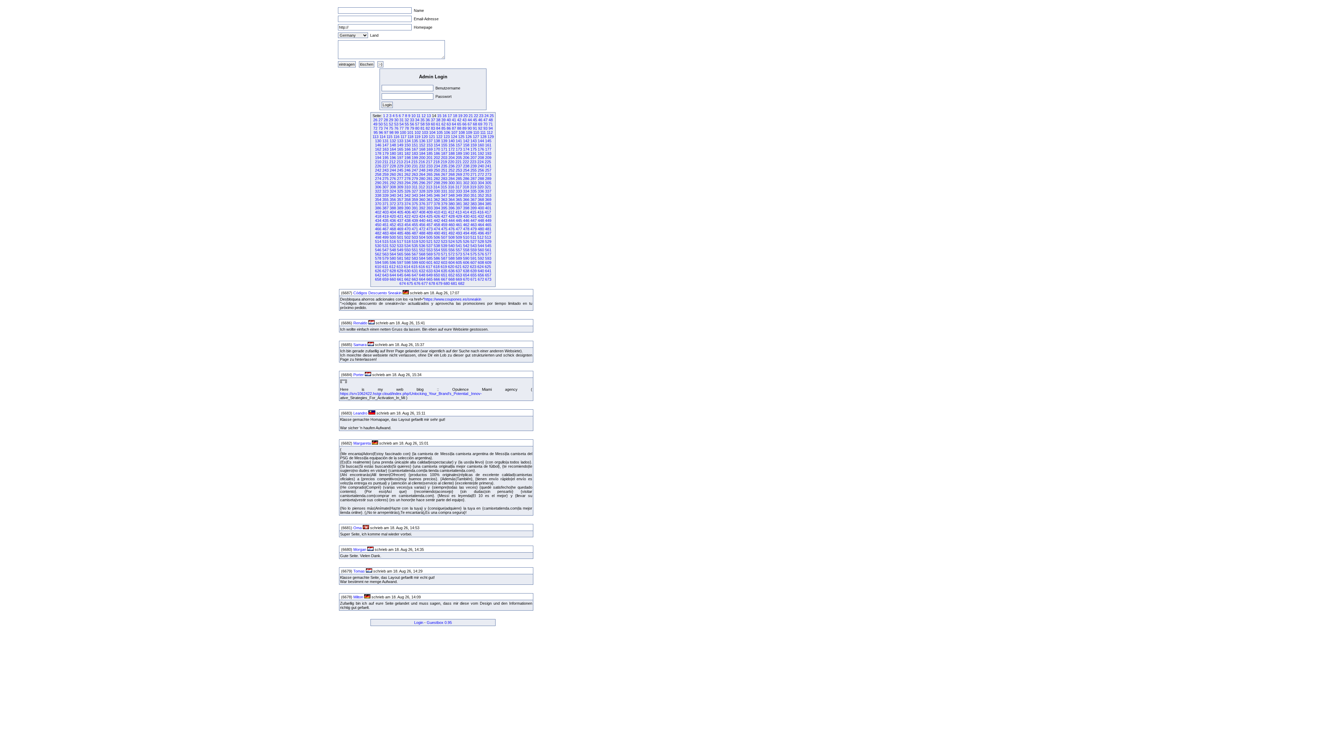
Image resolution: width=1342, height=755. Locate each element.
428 (451, 216)
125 (461, 137)
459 (444, 225)
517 (400, 241)
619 (444, 267)
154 (437, 145)
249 (429, 170)
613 (400, 267)
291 (385, 183)
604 (451, 262)
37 (433, 120)
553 (429, 250)
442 (437, 220)
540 (451, 246)
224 (480, 162)
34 (417, 120)
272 (481, 174)
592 (481, 258)
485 (400, 233)
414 (466, 212)
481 (488, 229)
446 (466, 220)
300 (451, 183)
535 (415, 246)
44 (470, 120)
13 (429, 116)
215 (414, 162)
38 (438, 120)
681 (454, 283)
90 (470, 128)
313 (429, 187)
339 (385, 195)
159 (473, 145)
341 (400, 195)
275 (385, 179)
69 (480, 124)
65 (459, 124)
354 (378, 199)
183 (415, 153)
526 (466, 241)
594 (378, 262)
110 (476, 132)
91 (475, 128)
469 (400, 229)
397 (459, 208)
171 (444, 149)
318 (466, 187)
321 (488, 187)
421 (400, 216)
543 (473, 246)
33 (412, 120)
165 (400, 149)
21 (471, 116)
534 (407, 246)
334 (466, 191)
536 (422, 246)
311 (415, 187)
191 (473, 153)
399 (473, 208)
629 (400, 271)
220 (451, 162)
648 (422, 275)
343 (415, 195)
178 (378, 153)
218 (436, 162)
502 (407, 237)
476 (451, 229)
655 (473, 275)
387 (385, 208)
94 (491, 128)
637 (459, 271)
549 (400, 250)
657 (488, 275)
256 (481, 170)
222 (466, 162)
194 (378, 158)
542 (466, 246)
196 (393, 158)
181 (400, 153)
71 (491, 124)
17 (450, 116)
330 (437, 191)
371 (385, 204)
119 (417, 137)
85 (443, 128)
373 (400, 204)
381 (459, 204)
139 (444, 141)
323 (385, 191)
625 (488, 267)
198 (407, 158)
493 (459, 233)
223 (473, 162)
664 (422, 279)
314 (436, 187)
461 (459, 225)
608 (481, 262)
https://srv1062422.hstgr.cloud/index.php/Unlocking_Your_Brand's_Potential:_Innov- (411, 393)
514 (378, 241)
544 (481, 246)
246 (407, 170)
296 (422, 183)
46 (480, 120)
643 (385, 275)
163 (385, 149)
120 (424, 137)
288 (481, 179)
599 (415, 262)
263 (415, 174)
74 (386, 128)
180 (393, 153)
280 (422, 179)
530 (378, 246)
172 (451, 149)
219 (444, 162)
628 (393, 271)
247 (415, 170)
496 (481, 233)
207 (473, 158)
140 (451, 141)
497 (488, 233)
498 (378, 237)
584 (422, 258)
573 (459, 254)
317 (458, 187)
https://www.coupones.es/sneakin (452, 299)
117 (403, 137)
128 (483, 137)
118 (410, 137)
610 (378, 267)
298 (437, 183)
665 (429, 279)
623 (473, 267)
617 (429, 267)
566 (407, 254)
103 (425, 132)
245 (400, 170)
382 (466, 204)
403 (385, 212)
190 (466, 153)
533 (400, 246)
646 (407, 275)
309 (400, 187)
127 (476, 137)
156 (451, 145)
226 (378, 166)
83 (433, 128)
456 (422, 225)
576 (481, 254)
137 (429, 141)
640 (481, 271)
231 (415, 166)
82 (428, 128)
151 (415, 145)
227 (385, 166)
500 (393, 237)
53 (396, 124)
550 (407, 250)
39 (443, 120)
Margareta (362, 443)
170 (437, 149)
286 (466, 179)
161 (488, 145)
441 (429, 220)
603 (444, 262)
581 (400, 258)
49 (375, 124)
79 (412, 128)
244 (393, 170)
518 (407, 241)
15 (439, 116)
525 (459, 241)
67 (470, 124)
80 (417, 128)
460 (451, 225)
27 (380, 120)
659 (385, 279)
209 (488, 158)
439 (415, 220)
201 (429, 158)
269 (459, 174)
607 (473, 262)
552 (422, 250)
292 (393, 183)
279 (415, 179)
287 (473, 179)
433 (488, 216)
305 (488, 183)
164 (393, 149)
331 (444, 191)
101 (410, 132)
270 (466, 174)
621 (458, 267)
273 (488, 174)
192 (481, 153)
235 (444, 166)
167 (415, 149)
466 (378, 229)
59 (428, 124)
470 (407, 229)
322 (378, 191)
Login (418, 622)
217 (429, 162)
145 (488, 141)
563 (385, 254)
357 (400, 199)
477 (459, 229)
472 (422, 229)
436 (393, 220)
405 (400, 212)
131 (385, 141)
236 (451, 166)
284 (451, 179)
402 (378, 212)
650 (437, 275)
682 (461, 283)
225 (488, 162)
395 (444, 208)
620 (451, 267)
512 (480, 237)
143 (473, 141)
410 (437, 212)
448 (481, 220)
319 (473, 187)
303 (473, 183)
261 (400, 174)
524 (451, 241)
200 (422, 158)
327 (415, 191)
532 (393, 246)
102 (417, 132)
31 (401, 120)
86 (449, 128)
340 (393, 195)
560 (481, 250)
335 (473, 191)
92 (480, 128)
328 (422, 191)
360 (422, 199)
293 (400, 183)
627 (385, 271)
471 (415, 229)
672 (481, 279)
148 (393, 145)
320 (480, 187)
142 (466, 141)
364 (451, 199)
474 (437, 229)
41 (454, 120)
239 (473, 166)
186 (437, 153)
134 (407, 141)
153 (429, 145)
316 (451, 187)
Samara (360, 345)
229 (400, 166)
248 (422, 170)
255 (473, 170)
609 (488, 262)
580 (393, 258)
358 (407, 199)
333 (459, 191)
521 (429, 241)
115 (389, 137)
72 (375, 128)
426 (437, 216)
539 (444, 246)
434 (378, 220)
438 (407, 220)
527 (473, 241)
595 (385, 262)
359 (415, 199)
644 (393, 275)
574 (466, 254)
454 (407, 225)
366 (466, 199)
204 (451, 158)
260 (393, 174)
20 (465, 116)
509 (459, 237)
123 (446, 137)
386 (378, 208)
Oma (357, 528)
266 (437, 174)
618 (436, 267)
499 (385, 237)
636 (451, 271)
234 (437, 166)
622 (466, 267)
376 (422, 204)
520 (422, 241)
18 (455, 116)
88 (459, 128)
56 (412, 124)
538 (437, 246)
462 (466, 225)
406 (407, 212)
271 (473, 174)
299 (444, 183)
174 (466, 149)
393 (429, 208)
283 (444, 179)
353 (488, 195)
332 (451, 191)
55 (407, 124)
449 (488, 220)
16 (444, 116)
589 (459, 258)
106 (447, 132)
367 (473, 199)
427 (444, 216)
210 (378, 162)
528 (481, 241)
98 (391, 132)
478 (466, 229)
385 (488, 204)
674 (402, 283)
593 (488, 258)
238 (466, 166)
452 (393, 225)
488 (422, 233)
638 (466, 271)
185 (429, 153)
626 (378, 271)
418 (378, 216)
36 (428, 120)
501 (400, 237)
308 (393, 187)
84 (438, 128)
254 (466, 170)
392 (422, 208)
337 (488, 191)
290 (378, 183)
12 (423, 116)
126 (469, 137)
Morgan (359, 549)
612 (392, 267)
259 (385, 174)
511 (473, 237)
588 (451, 258)
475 (444, 229)
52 (391, 124)
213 (400, 162)
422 (407, 216)
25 (492, 116)
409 (429, 212)
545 (488, 246)
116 (396, 137)
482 (378, 233)
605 (459, 262)
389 (400, 208)
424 (422, 216)
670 (466, 279)
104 (432, 132)
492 (451, 233)
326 (407, 191)
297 (429, 183)
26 (375, 120)
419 (385, 216)
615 (414, 267)
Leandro (360, 413)
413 (458, 212)
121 (432, 137)
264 (422, 174)
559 (473, 250)
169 (429, 149)
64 (454, 124)
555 (444, 250)
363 (444, 199)
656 (481, 275)
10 (413, 116)
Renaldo (360, 323)
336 (481, 191)
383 (473, 204)
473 (429, 229)
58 (422, 124)
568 (422, 254)
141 (459, 141)
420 (393, 216)
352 (481, 195)
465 (488, 225)
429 (459, 216)
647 (415, 275)
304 (481, 183)
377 (429, 204)
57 (417, 124)
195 (385, 158)
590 (466, 258)
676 (417, 283)
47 (485, 120)
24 (486, 116)
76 (396, 128)
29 (391, 120)
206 (466, 158)
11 (418, 116)
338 (378, 195)
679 (439, 283)
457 (429, 225)
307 (385, 187)
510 (466, 237)
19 (460, 116)
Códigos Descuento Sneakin (377, 293)
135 (415, 141)
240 (481, 166)
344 (422, 195)
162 (378, 149)
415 (473, 212)
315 (444, 187)
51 (386, 124)
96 (381, 132)
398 (466, 208)
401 (488, 208)
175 (473, 149)
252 (451, 170)
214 (407, 162)
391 (415, 208)
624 (480, 267)
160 (481, 145)
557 (459, 250)
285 (459, 179)
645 (400, 275)
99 (397, 132)
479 (473, 229)
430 (466, 216)
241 (488, 166)
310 (407, 187)
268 (451, 174)
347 (444, 195)
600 (422, 262)
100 (403, 132)
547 (385, 250)
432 (481, 216)
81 (422, 128)
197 (400, 158)
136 (422, 141)
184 (422, 153)
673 (488, 279)
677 (424, 283)
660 (393, 279)
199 (415, 158)
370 (378, 204)
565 (400, 254)
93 (485, 128)
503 (415, 237)
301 (459, 183)
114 (382, 137)
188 (451, 153)
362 (437, 199)
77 (401, 128)
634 (437, 271)
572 (451, 254)
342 (407, 195)
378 (437, 204)
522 (437, 241)
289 (488, 179)
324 (393, 191)
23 (481, 116)
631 (415, 271)
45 (475, 120)
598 (407, 262)
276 (393, 179)
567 (415, 254)
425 (429, 216)
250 (437, 170)
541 (459, 246)
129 (491, 137)
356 (393, 199)
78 (407, 128)
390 (407, 208)
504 (422, 237)
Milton (358, 597)
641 (488, 271)
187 (444, 153)
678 (432, 283)
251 (444, 170)
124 (454, 137)
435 (385, 220)
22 (476, 116)
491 (444, 233)
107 (454, 132)
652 (451, 275)
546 (378, 250)
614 (407, 267)
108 (462, 132)
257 (488, 170)
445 (459, 220)
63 (449, 124)
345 (429, 195)
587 (444, 258)
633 (429, 271)
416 (480, 212)
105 (439, 132)
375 (415, 204)
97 (386, 132)
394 (437, 208)
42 (459, 120)
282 (437, 179)
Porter (358, 375)
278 (407, 179)
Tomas (359, 571)
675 (410, 283)
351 (473, 195)
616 (422, 267)
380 (451, 204)
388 (393, 208)
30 (396, 120)
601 (429, 262)
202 (437, 158)
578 (378, 258)
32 (407, 120)
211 (385, 162)
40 (449, 120)
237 (459, 166)
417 (488, 212)
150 (407, 145)
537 (429, 246)
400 (481, 208)
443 (444, 220)
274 (378, 179)
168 (422, 149)
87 (454, 128)
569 (429, 254)
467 (385, 229)
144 (481, 141)
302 (466, 183)
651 (444, 275)
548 (393, 250)
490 (437, 233)
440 (422, 220)
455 (415, 225)
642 (378, 275)
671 (473, 279)
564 (393, 254)
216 (422, 162)
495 (473, 233)
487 (415, 233)
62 (443, 124)
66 (464, 124)
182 (407, 153)
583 (415, 258)
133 (400, 141)
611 (385, 267)
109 (469, 132)
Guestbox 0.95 (439, 622)
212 (392, 162)
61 (438, 124)
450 (378, 225)
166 (407, 149)
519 (415, 241)
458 (437, 225)
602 (437, 262)
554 (437, 250)
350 (466, 195)
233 (429, 166)
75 (391, 128)
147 (385, 145)
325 (400, 191)
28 (386, 120)
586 (437, 258)
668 (451, 279)
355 (385, 199)
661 (400, 279)
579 (385, 258)
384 (481, 204)
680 (446, 283)
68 (475, 124)
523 (444, 241)
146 (378, 145)
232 (422, 166)
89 (464, 128)
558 (466, 250)
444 (451, 220)
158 (466, 145)
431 (473, 216)
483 (385, 233)
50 (380, 124)
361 (429, 199)
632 (422, 271)
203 (444, 158)
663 (415, 279)
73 (380, 128)
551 (415, 250)
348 (451, 195)
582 (407, 258)
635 (444, 271)
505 (429, 237)
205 (459, 158)
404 (393, 212)
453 (400, 225)
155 (444, 145)
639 (473, 271)
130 (378, 141)
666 (437, 279)
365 (459, 199)
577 (488, 254)
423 (415, 216)
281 (429, 179)
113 (375, 137)
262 (407, 174)
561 (488, 250)
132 (393, 141)
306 (378, 187)
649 (429, 275)
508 (451, 237)
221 (458, 162)
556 (451, 250)
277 (400, 179)
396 (451, 208)
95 (376, 132)
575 (473, 254)
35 (422, 120)
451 (385, 225)
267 (444, 174)
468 (393, 229)
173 (459, 149)
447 (473, 220)
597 (400, 262)
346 (437, 195)
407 (415, 212)
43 (464, 120)
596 (393, 262)
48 (491, 120)
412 (451, 212)
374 (407, 204)
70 (485, 124)
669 (459, 279)
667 (444, 279)
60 (433, 124)
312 (422, 187)
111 (483, 132)
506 (437, 237)
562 (378, 254)
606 (466, 262)
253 (459, 170)
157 (459, 145)
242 (378, 170)
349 (459, 195)
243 (385, 170)
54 (401, 124)
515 (385, 241)
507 (444, 237)
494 (466, 233)
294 (407, 183)
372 (393, 204)
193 (488, 153)
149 (400, 145)
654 (466, 275)
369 (488, 199)
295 (415, 183)
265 (429, 174)
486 (407, 233)
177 (488, 149)
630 (407, 271)
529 (488, 241)
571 (444, 254)
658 (378, 279)
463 (473, 225)
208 (481, 158)
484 (393, 233)
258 (378, 174)
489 (429, 233)
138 (437, 141)
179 (385, 153)
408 (422, 212)
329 (429, 191)
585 (429, 258)
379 (444, 204)
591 (473, 258)
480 (481, 229)
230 (407, 166)
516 (393, 241)
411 (444, 212)
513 (488, 237)
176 (481, 149)
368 (481, 199)
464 (481, 225)
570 (437, 254)
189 (459, 153)
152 (422, 145)
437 (400, 220)
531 (385, 246)
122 (439, 137)
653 (459, 275)
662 (407, 279)
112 (490, 132)
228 (393, 166)
